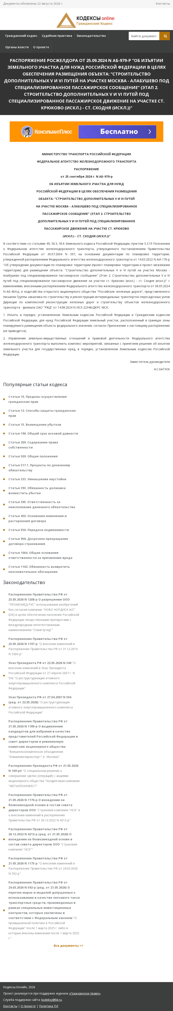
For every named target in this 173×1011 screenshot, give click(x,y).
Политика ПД (48, 1006)
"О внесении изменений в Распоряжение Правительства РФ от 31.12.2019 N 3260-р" (43, 646)
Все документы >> (68, 946)
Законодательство (91, 36)
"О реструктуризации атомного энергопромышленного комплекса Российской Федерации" (40, 704)
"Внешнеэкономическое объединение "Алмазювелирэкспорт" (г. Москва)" (43, 739)
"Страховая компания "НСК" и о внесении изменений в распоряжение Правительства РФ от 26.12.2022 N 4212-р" (44, 807)
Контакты (163, 3)
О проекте (41, 47)
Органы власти (17, 47)
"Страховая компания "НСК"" (42, 839)
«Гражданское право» (84, 993)
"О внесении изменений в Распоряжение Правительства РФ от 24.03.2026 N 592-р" (43, 865)
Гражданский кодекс (21, 36)
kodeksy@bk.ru (51, 1000)
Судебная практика (57, 36)
